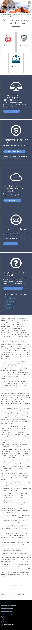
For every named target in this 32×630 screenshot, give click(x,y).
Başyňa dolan (4, 617)
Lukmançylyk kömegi (10, 301)
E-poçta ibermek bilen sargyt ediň (14, 238)
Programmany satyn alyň (6, 611)
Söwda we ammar (9, 296)
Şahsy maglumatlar (11, 243)
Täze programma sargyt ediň (13, 288)
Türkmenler (5, 619)
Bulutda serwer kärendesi (12, 200)
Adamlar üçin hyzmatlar (10, 307)
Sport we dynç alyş (9, 304)
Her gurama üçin (9, 308)
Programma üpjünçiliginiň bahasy (14, 151)
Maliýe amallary (8, 299)
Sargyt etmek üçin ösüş (6, 614)
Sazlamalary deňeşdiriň (12, 111)
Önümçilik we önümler (10, 298)
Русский (4, 621)
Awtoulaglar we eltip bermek (11, 305)
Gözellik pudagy (8, 302)
